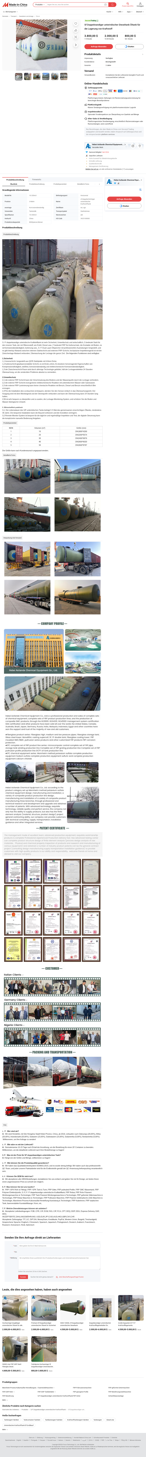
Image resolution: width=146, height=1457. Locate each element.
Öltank (38, 16)
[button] (95, 184)
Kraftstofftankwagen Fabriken (78, 1420)
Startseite (5, 16)
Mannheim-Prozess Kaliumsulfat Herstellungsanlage (20, 1388)
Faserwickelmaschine (45, 1388)
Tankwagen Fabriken (11, 1420)
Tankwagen (98, 1420)
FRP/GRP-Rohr (7, 1392)
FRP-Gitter (76, 1396)
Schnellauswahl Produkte (101, 1437)
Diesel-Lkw (110, 1420)
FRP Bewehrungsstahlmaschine (119, 1392)
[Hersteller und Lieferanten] (14, 4)
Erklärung (40, 1437)
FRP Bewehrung (8, 1396)
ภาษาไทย (109, 1440)
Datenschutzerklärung (65, 1437)
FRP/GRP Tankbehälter (46, 1392)
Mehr (4, 1429)
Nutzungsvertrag (50, 1437)
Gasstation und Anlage (26, 16)
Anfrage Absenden (98, 46)
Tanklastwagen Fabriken (53, 1420)
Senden (23, 1277)
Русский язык (51, 1440)
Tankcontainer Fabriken (32, 1420)
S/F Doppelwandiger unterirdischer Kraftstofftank (55, 1396)
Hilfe (119, 12)
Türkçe (117, 1440)
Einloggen (140, 6)
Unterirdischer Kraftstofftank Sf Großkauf (19, 1425)
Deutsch (67, 1440)
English (19, 1440)
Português (34, 1440)
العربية (84, 1440)
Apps (129, 12)
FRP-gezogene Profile (80, 1392)
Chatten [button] (131, 46)
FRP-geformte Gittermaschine (118, 1388)
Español (26, 1440)
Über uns (31, 1437)
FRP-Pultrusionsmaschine (82, 1388)
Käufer (109, 12)
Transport (14, 16)
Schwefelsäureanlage (116, 1396)
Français (42, 1440)
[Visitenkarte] (140, 189)
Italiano (60, 1440)
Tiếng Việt (124, 1440)
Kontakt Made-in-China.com (82, 1437)
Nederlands (76, 1440)
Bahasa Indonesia (135, 1440)
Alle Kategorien (10, 12)
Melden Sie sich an (92, 169)
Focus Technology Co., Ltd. (71, 1444)
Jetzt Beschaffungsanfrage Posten (70, 1277)
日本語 (97, 1440)
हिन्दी (103, 1440)
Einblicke (114, 1437)
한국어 (91, 1440)
